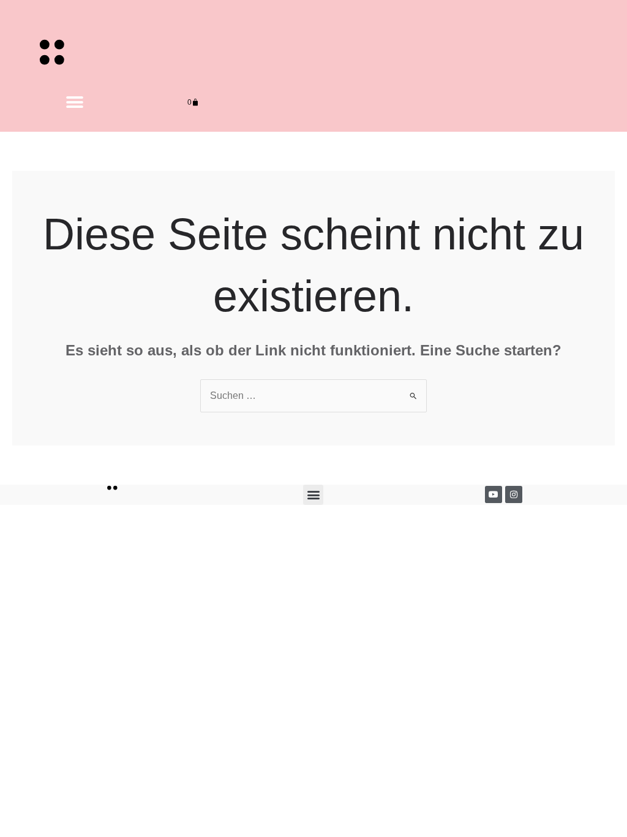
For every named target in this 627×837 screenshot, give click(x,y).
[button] (75, 102)
